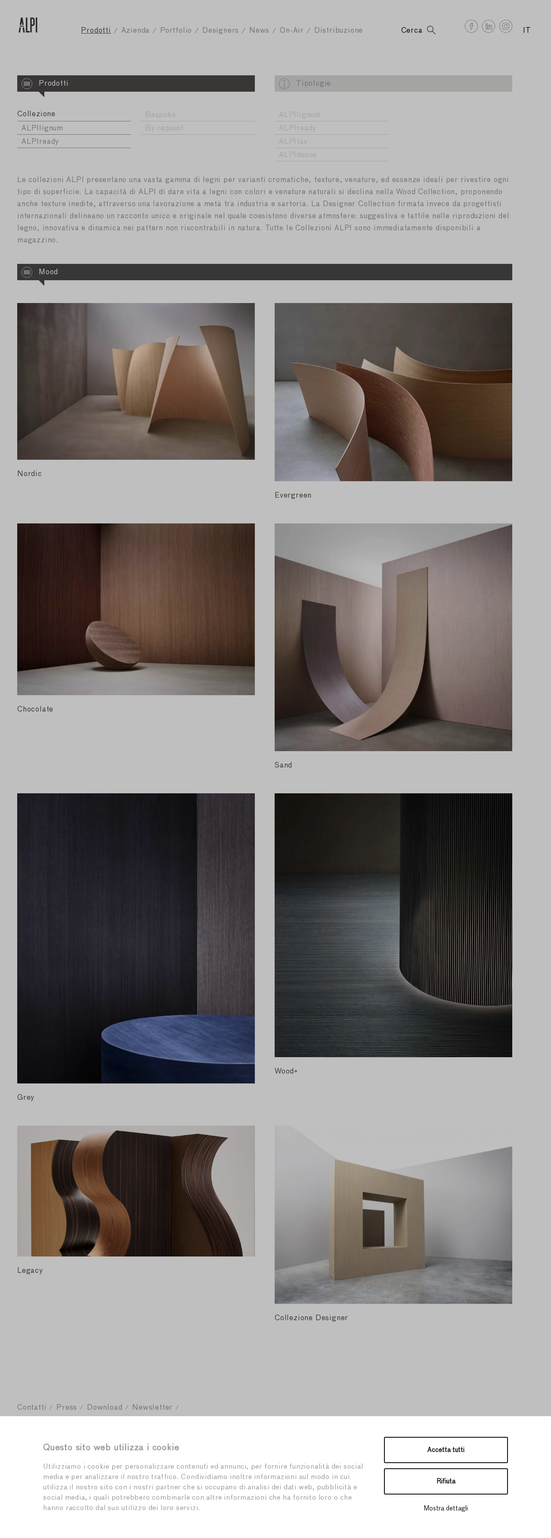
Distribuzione (338, 30)
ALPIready (40, 141)
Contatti (31, 1407)
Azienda (135, 30)
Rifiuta (446, 1481)
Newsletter (152, 1407)
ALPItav (293, 141)
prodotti (96, 30)
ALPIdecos (298, 155)
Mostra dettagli (446, 1508)
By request (164, 128)
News (259, 30)
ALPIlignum (42, 128)
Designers (220, 30)
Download (104, 1407)
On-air (292, 30)
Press (66, 1407)
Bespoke (160, 115)
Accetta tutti (445, 1450)
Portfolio (176, 30)
